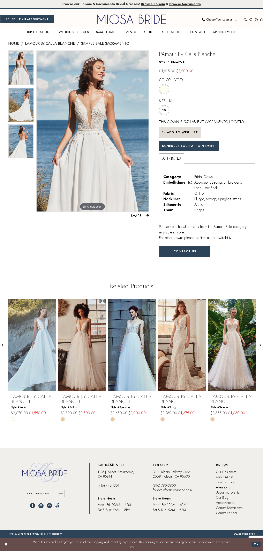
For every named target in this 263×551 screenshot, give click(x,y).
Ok (256, 544)
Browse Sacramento (185, 4)
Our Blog (222, 497)
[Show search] (245, 19)
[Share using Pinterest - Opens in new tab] (147, 215)
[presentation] (32, 345)
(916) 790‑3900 (164, 485)
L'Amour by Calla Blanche (50, 43)
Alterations (223, 487)
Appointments (225, 502)
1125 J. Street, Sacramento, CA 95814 (116, 474)
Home (13, 43)
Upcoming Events (227, 492)
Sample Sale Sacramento (105, 43)
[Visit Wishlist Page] (251, 19)
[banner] (131, 19)
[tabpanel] (20, 69)
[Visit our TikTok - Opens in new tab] (57, 505)
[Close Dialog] (6, 544)
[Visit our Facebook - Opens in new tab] (32, 505)
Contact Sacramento (229, 507)
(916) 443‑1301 (108, 485)
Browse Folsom (153, 4)
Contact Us (184, 251)
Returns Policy (225, 482)
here (131, 546)
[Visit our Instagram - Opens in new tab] (41, 505)
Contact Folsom (226, 513)
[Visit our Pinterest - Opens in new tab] (49, 505)
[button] (256, 19)
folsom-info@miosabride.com (172, 490)
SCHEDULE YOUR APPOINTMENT (189, 146)
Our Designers (226, 472)
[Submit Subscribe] (61, 493)
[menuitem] (27, 19)
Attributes (171, 158)
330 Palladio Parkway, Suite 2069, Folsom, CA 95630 (171, 474)
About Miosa (224, 477)
